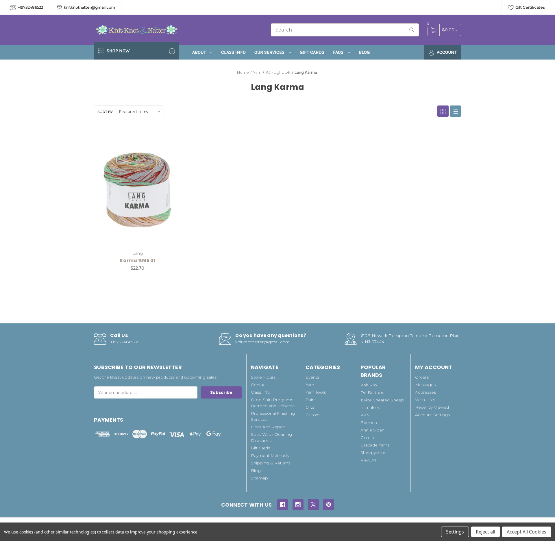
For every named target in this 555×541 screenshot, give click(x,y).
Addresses (425, 392)
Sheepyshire (372, 452)
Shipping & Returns (270, 463)
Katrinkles (370, 407)
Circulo (367, 437)
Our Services (270, 52)
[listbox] (140, 111)
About (199, 52)
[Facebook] (282, 504)
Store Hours (263, 377)
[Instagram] (298, 504)
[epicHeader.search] (411, 29)
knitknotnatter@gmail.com (89, 7)
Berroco (368, 422)
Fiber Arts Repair (268, 426)
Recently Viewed (432, 407)
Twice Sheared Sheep (382, 400)
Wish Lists (425, 399)
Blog (364, 52)
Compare (172, 138)
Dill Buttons (372, 392)
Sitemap (259, 478)
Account (446, 52)
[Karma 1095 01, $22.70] (137, 190)
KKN (365, 415)
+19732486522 (30, 7)
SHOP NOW (118, 50)
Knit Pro (368, 385)
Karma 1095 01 (137, 260)
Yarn (310, 384)
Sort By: (105, 112)
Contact (259, 384)
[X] (313, 504)
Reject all (485, 532)
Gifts (310, 407)
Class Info (233, 52)
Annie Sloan (372, 430)
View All (368, 460)
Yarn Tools (316, 392)
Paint (311, 399)
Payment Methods (270, 455)
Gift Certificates (530, 7)
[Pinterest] (328, 504)
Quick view (158, 138)
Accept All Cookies (526, 532)
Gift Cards (312, 52)
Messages (425, 384)
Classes (313, 414)
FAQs (339, 52)
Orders (422, 377)
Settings (455, 532)
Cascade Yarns (374, 445)
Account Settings (432, 414)
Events (312, 377)
